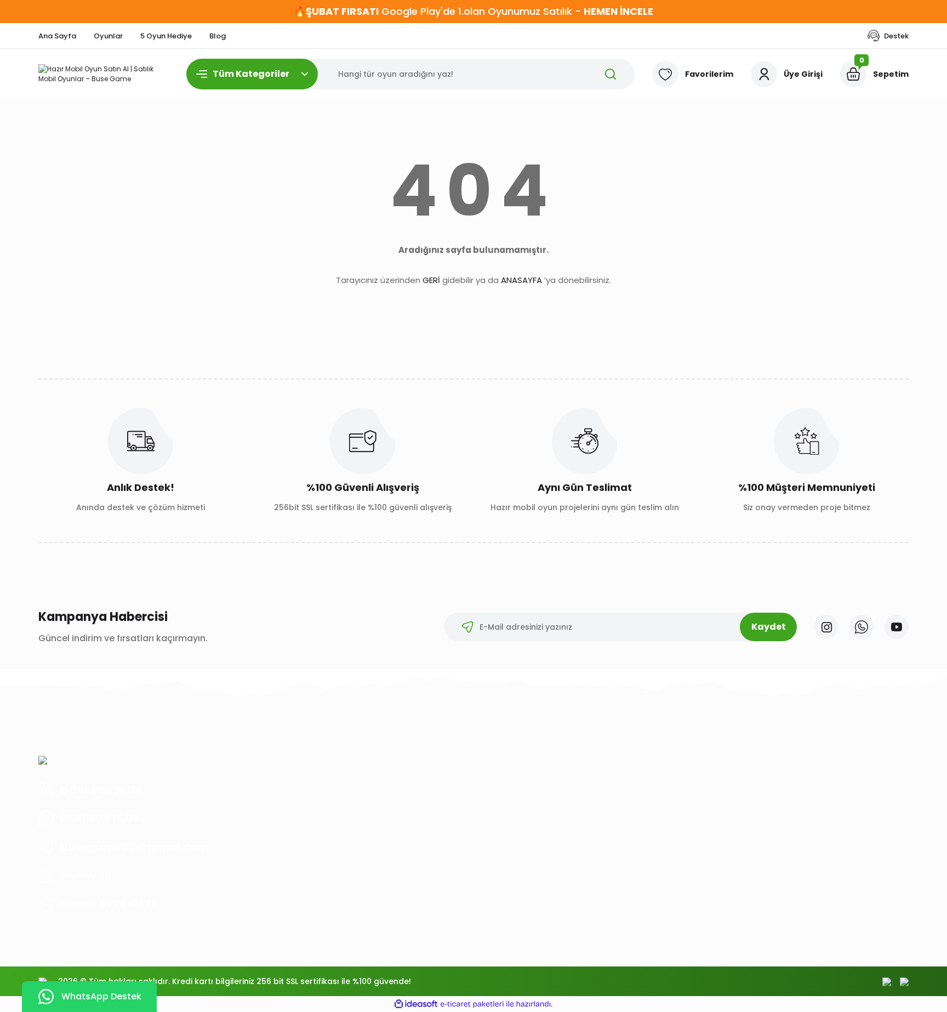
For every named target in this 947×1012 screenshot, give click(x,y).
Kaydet (768, 626)
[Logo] (103, 74)
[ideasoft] (416, 1004)
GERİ (431, 280)
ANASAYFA (521, 280)
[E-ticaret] (472, 1004)
